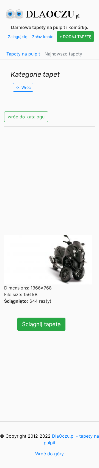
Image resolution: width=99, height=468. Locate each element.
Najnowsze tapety (63, 54)
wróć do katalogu (26, 116)
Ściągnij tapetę (41, 324)
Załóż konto (42, 36)
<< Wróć (23, 87)
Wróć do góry (49, 453)
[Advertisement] (49, 180)
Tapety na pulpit (23, 54)
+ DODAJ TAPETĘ (75, 36)
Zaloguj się (17, 36)
